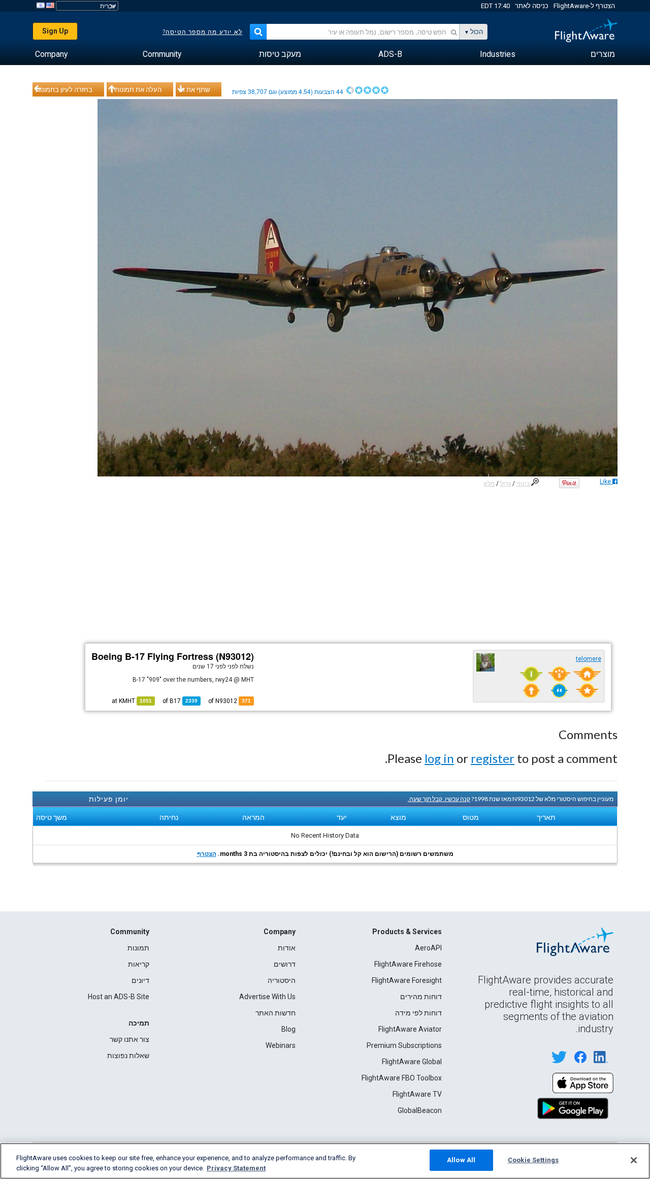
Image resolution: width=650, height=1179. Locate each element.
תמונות (138, 948)
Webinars (281, 1045)
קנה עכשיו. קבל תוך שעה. (439, 799)
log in (439, 758)
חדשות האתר (275, 1013)
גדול (505, 483)
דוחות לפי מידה (418, 1013)
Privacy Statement (236, 1168)
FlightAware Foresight (407, 980)
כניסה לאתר (531, 6)
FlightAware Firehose (408, 964)
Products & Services (407, 932)
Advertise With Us (267, 997)
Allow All (461, 1160)
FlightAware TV (417, 1094)
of (180, 701)
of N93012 (229, 701)
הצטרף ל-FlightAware (584, 6)
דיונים (140, 980)
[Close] (634, 1160)
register (492, 758)
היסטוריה (282, 980)
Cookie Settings (533, 1160)
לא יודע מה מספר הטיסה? (202, 32)
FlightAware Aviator (410, 1029)
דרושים (285, 964)
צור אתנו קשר (129, 1039)
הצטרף (206, 853)
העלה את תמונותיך (135, 89)
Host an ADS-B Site (118, 997)
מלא (489, 483)
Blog (288, 1029)
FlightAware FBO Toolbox (402, 1078)
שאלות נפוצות (128, 1055)
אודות (287, 948)
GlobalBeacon (420, 1110)
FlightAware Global (412, 1062)
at (132, 701)
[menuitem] (603, 54)
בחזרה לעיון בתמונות (64, 89)
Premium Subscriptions (404, 1045)
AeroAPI (428, 948)
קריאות (138, 964)
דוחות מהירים (421, 997)
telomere (588, 658)
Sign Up (55, 31)
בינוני (523, 483)
